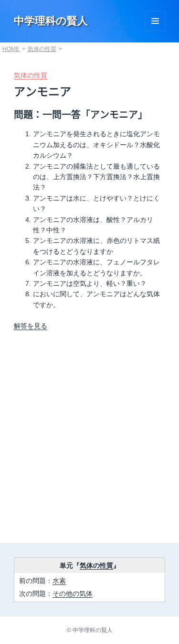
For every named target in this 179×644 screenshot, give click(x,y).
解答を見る (30, 326)
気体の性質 (42, 49)
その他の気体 (73, 593)
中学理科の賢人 (51, 21)
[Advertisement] (89, 440)
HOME (11, 49)
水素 (59, 580)
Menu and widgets (155, 21)
